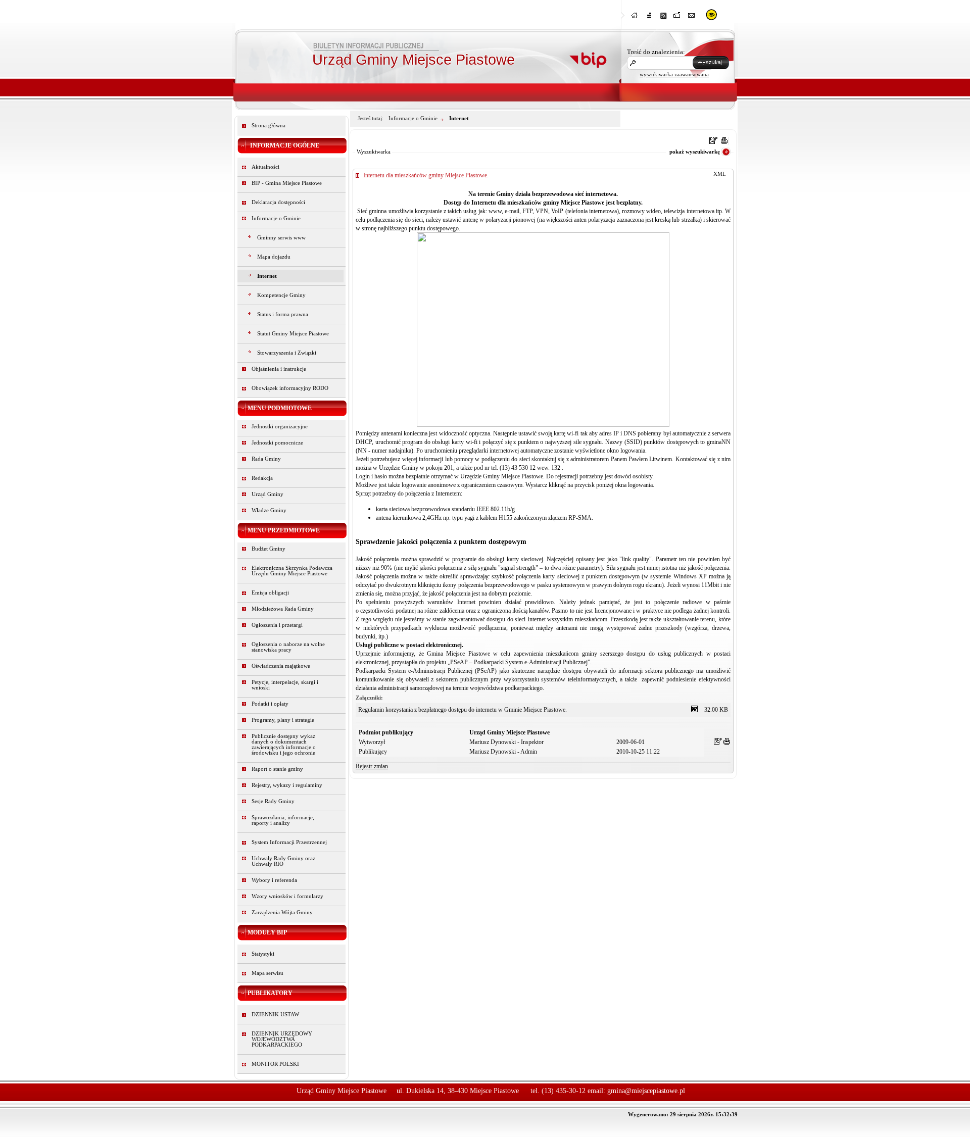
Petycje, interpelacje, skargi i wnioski (285, 684)
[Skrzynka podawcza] (677, 18)
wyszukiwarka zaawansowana (674, 74)
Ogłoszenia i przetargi (277, 625)
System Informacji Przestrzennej (289, 842)
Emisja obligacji (270, 593)
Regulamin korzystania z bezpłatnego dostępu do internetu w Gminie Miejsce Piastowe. (462, 709)
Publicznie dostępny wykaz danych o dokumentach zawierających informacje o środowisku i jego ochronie (284, 744)
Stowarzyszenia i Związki (286, 353)
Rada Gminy (266, 459)
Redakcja (262, 478)
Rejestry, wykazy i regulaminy (287, 785)
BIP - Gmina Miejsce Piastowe (287, 183)
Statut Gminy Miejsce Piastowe (293, 333)
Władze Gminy (269, 510)
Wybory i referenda (274, 880)
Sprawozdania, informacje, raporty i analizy (283, 820)
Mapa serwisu (267, 973)
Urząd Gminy (267, 494)
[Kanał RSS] (663, 18)
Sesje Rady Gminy (273, 801)
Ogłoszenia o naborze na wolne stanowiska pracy (288, 647)
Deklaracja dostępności (278, 202)
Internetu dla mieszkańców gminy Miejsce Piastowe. (426, 175)
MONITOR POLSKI (275, 1064)
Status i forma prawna (282, 314)
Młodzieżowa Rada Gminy (283, 609)
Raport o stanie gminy (277, 769)
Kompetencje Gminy (281, 295)
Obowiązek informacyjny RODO (290, 388)
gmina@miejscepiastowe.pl (646, 1091)
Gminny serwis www (281, 237)
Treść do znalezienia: (656, 52)
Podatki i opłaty (270, 704)
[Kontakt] (692, 18)
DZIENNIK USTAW (275, 1014)
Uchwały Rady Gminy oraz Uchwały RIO (283, 861)
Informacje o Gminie (276, 218)
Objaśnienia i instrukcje (279, 369)
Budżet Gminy (268, 549)
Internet (267, 276)
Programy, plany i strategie (283, 720)
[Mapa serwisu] (649, 18)
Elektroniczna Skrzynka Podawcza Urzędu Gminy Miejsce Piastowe (292, 570)
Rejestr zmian (372, 766)
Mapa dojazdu (273, 257)
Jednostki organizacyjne (280, 426)
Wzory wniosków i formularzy (287, 896)
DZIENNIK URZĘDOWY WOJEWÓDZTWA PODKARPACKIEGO (282, 1039)
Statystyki (263, 954)
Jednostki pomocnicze (277, 443)
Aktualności (265, 167)
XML (719, 174)
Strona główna (268, 125)
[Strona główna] (635, 18)
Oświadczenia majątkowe (281, 666)
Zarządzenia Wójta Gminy (282, 912)
